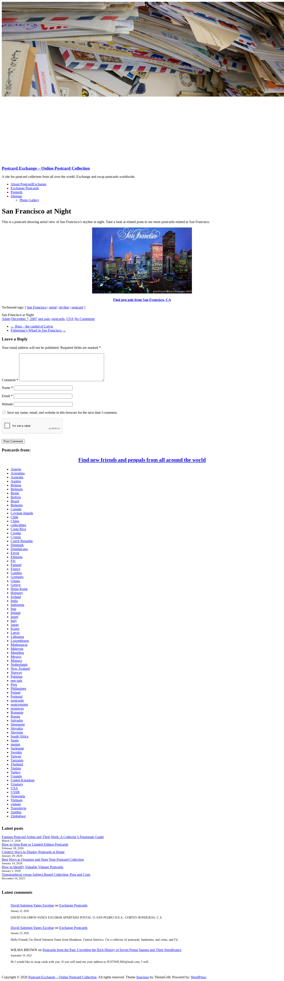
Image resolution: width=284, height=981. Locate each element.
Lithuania (17, 637)
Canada (16, 509)
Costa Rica (18, 529)
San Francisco (37, 307)
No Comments (84, 319)
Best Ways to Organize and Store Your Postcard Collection (43, 859)
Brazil (15, 501)
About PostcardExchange (28, 184)
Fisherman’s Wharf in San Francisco (38, 330)
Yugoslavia (18, 808)
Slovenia (17, 732)
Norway (16, 672)
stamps (15, 744)
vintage (16, 804)
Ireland (15, 613)
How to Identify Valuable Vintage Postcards (32, 867)
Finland (16, 565)
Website (7, 404)
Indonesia (17, 605)
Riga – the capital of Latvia (32, 326)
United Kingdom (22, 780)
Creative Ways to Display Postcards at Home (33, 852)
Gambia (16, 573)
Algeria (16, 469)
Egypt (15, 553)
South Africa (19, 736)
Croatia (16, 533)
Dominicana (19, 549)
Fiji (13, 561)
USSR (15, 792)
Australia (17, 477)
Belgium (17, 489)
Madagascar (19, 645)
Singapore (18, 724)
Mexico (16, 657)
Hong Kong (19, 589)
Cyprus (16, 537)
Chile (14, 517)
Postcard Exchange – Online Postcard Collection (46, 168)
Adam (6, 319)
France (15, 569)
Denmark (17, 545)
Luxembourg (20, 641)
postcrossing (19, 704)
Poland (15, 692)
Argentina (18, 473)
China (15, 521)
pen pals (44, 319)
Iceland (16, 597)
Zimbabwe (18, 816)
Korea (15, 629)
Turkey (16, 772)
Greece (16, 585)
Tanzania (17, 760)
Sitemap (16, 196)
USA (69, 319)
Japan (15, 625)
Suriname (17, 748)
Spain (15, 740)
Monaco (16, 660)
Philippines (18, 688)
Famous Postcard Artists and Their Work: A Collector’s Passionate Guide (53, 837)
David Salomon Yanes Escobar (32, 905)
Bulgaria (17, 505)
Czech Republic (22, 541)
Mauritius (17, 653)
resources (17, 708)
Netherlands (19, 664)
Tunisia (16, 768)
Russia (15, 716)
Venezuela (18, 796)
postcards (58, 319)
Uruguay (17, 784)
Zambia (16, 812)
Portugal (16, 696)
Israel (14, 617)
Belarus (16, 485)
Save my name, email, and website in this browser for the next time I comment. (62, 412)
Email (7, 396)
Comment (10, 380)
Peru (14, 684)
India (14, 601)
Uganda (16, 776)
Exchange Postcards (25, 188)
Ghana (15, 581)
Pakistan (16, 676)
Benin (15, 493)
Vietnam (16, 800)
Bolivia (16, 497)
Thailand (17, 764)
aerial (53, 307)
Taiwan (16, 756)
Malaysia (17, 649)
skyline (64, 307)
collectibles (18, 525)
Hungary (17, 593)
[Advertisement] (142, 131)
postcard (77, 307)
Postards (16, 192)
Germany (17, 577)
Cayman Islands (22, 513)
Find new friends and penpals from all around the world (142, 460)
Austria (16, 481)
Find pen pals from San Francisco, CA (142, 300)
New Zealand (20, 668)
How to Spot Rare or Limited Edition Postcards (35, 844)
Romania (17, 712)
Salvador (17, 720)
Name (7, 388)
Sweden (16, 752)
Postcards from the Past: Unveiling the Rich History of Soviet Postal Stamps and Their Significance (112, 950)
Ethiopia (16, 557)
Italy (14, 621)
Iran (13, 609)
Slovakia (17, 728)
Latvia (15, 633)
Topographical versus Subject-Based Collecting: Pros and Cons (46, 874)
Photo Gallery (29, 200)
